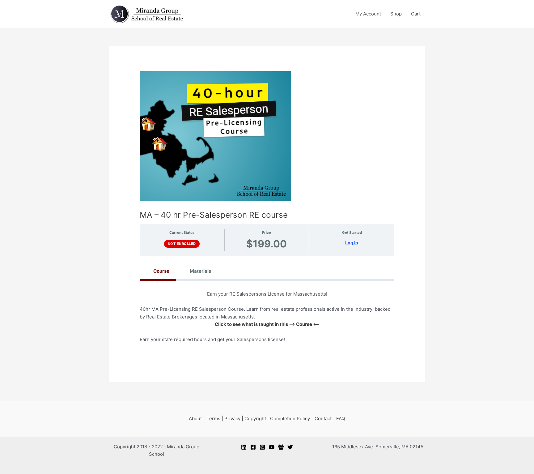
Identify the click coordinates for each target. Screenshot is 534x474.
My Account (368, 14)
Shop (396, 14)
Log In (351, 243)
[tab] (158, 271)
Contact (323, 418)
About (195, 418)
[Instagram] (262, 447)
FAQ (340, 418)
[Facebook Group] (281, 447)
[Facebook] (253, 447)
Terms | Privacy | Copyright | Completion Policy (258, 418)
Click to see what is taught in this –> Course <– (267, 324)
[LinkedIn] (244, 447)
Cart (416, 14)
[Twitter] (290, 447)
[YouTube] (271, 447)
